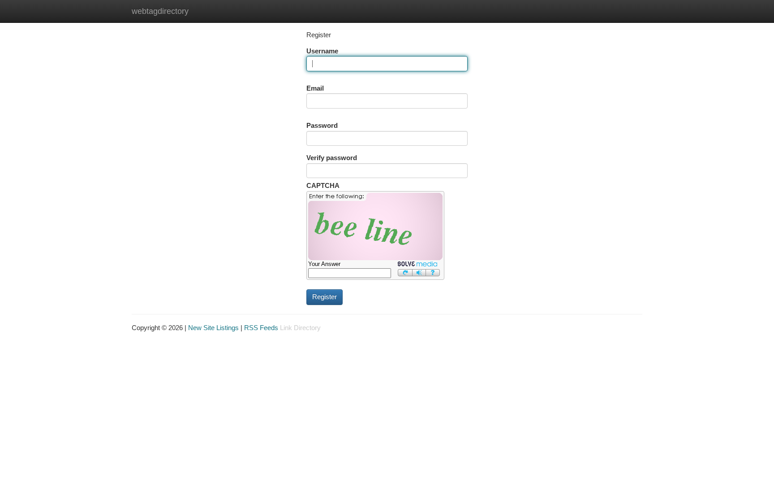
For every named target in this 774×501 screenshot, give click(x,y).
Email (315, 88)
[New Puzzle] (405, 272)
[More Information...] (433, 272)
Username (322, 51)
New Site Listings (213, 327)
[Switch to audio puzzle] (419, 272)
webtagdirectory (160, 11)
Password (322, 125)
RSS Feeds (261, 327)
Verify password (331, 157)
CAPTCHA (323, 185)
